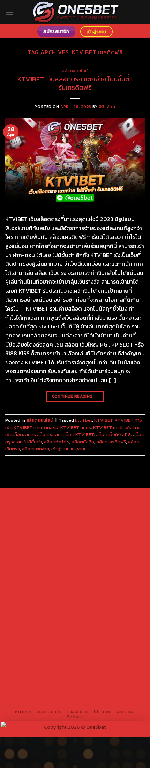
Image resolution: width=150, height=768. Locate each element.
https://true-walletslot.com (106, 618)
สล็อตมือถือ (83, 442)
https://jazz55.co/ (109, 634)
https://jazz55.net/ (118, 602)
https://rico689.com (84, 506)
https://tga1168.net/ (74, 554)
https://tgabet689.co (42, 683)
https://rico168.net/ (50, 578)
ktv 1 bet (83, 420)
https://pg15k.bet (109, 514)
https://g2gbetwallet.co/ (105, 659)
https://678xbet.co (45, 570)
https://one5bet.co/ (99, 586)
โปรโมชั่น (102, 712)
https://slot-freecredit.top (42, 618)
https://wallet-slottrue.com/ (42, 691)
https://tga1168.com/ (52, 546)
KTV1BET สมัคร (75, 427)
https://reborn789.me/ (69, 602)
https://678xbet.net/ (98, 562)
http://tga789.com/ (28, 554)
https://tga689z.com (52, 498)
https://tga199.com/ (32, 594)
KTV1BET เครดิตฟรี (112, 427)
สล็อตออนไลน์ (75, 70)
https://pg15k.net (29, 530)
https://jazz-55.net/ (63, 634)
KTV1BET (103, 420)
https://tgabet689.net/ (102, 675)
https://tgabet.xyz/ (99, 546)
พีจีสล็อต (107, 106)
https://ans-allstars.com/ (98, 570)
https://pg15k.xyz (75, 522)
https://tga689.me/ (98, 667)
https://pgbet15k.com (75, 530)
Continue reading (75, 396)
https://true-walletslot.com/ (42, 699)
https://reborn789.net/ (83, 594)
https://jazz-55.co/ (82, 626)
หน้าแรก (23, 712)
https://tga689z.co (100, 498)
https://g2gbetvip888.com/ (44, 643)
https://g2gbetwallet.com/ (107, 643)
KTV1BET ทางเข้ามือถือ (36, 427)
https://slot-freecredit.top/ (109, 699)
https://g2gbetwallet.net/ (61, 651)
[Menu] (9, 12)
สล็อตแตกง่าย (35, 449)
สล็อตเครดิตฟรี (111, 442)
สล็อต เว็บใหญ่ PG (113, 434)
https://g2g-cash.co (65, 514)
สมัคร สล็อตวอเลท (43, 434)
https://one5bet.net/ (51, 586)
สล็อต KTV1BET (78, 434)
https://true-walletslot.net (106, 610)
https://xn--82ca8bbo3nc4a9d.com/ (67, 655)
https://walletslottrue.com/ (100, 683)
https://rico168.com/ (98, 578)
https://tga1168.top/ (121, 554)
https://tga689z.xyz (36, 506)
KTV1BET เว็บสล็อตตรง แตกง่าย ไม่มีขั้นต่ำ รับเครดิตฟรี (75, 83)
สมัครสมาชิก (49, 712)
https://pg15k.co (116, 522)
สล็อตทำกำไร (56, 442)
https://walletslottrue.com (44, 610)
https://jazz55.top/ (36, 626)
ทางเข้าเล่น (78, 712)
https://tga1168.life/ (50, 562)
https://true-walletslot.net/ (109, 691)
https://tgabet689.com (48, 675)
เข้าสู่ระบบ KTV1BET (70, 449)
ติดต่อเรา (76, 717)
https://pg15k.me (34, 522)
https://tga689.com (52, 667)
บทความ (125, 712)
